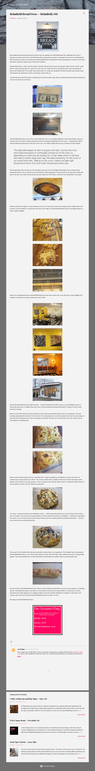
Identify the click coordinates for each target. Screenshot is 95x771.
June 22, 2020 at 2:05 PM (31, 649)
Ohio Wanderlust (19, 4)
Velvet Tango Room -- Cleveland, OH (24, 720)
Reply (19, 656)
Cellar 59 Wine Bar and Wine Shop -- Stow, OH (28, 699)
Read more (81, 715)
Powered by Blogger (48, 766)
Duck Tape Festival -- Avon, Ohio (23, 742)
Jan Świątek (21, 649)
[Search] (88, 5)
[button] (84, 13)
